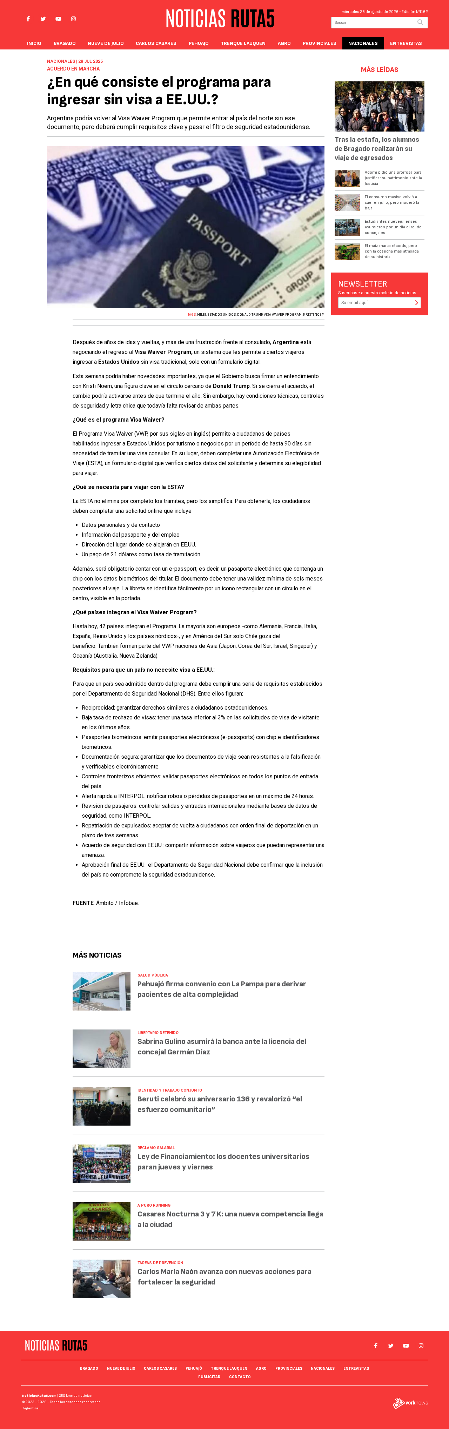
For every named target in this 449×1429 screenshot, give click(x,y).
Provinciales (319, 43)
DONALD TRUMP (249, 315)
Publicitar (209, 1377)
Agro (284, 43)
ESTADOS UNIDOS (221, 315)
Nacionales (363, 43)
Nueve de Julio (106, 43)
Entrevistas (406, 43)
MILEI (201, 315)
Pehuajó (199, 43)
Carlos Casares (156, 43)
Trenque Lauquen (243, 43)
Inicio (34, 43)
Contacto (240, 1377)
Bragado (65, 43)
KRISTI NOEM (313, 315)
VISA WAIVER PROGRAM (283, 315)
